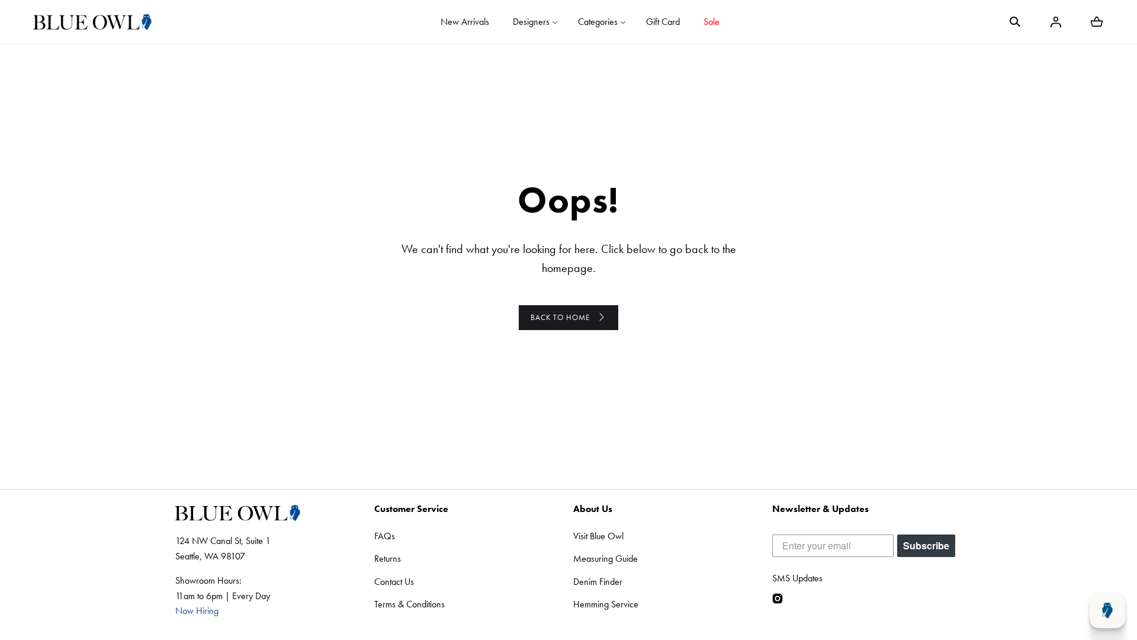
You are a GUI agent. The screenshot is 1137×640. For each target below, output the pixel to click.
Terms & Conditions (409, 604)
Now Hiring (197, 610)
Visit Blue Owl (598, 536)
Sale (712, 21)
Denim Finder (597, 581)
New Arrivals (465, 21)
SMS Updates (797, 578)
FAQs (384, 536)
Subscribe (926, 545)
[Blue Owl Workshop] (92, 22)
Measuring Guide (605, 558)
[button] (1015, 22)
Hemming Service (605, 604)
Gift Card (663, 21)
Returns (387, 558)
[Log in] (1056, 22)
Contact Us (394, 581)
